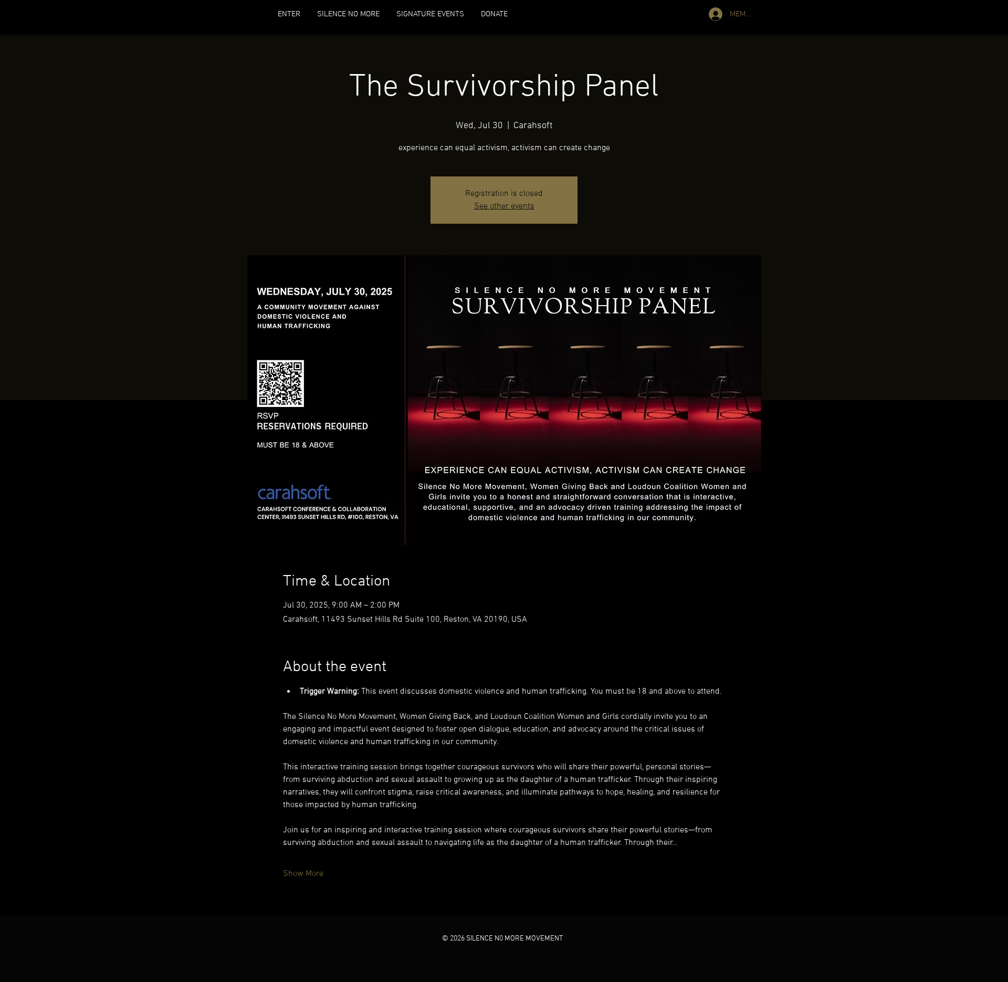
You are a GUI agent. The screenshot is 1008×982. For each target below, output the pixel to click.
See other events (504, 206)
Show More (303, 874)
